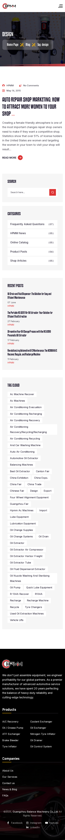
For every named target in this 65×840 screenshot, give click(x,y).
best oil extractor (20, 471)
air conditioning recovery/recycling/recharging (28, 429)
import (43, 510)
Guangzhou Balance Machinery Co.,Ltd (35, 811)
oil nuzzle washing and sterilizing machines (29, 578)
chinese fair (17, 490)
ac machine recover (22, 394)
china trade (34, 484)
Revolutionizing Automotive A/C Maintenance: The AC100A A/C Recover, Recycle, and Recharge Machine (32, 352)
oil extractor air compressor (26, 549)
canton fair (42, 471)
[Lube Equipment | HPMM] (9, 6)
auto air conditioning (22, 451)
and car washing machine (25, 445)
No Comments (31, 85)
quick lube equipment (39, 587)
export (47, 490)
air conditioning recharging (26, 413)
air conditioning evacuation (26, 407)
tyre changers (33, 607)
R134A (38, 593)
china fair (16, 484)
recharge (15, 600)
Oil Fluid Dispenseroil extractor (27, 569)
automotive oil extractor (24, 458)
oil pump (15, 587)
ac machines (17, 400)
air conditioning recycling (25, 438)
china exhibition (19, 477)
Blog (28, 45)
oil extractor (17, 542)
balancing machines (21, 464)
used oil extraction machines (27, 613)
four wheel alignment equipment (29, 497)
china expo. (41, 477)
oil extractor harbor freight (26, 556)
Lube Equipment (19, 516)
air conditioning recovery (25, 420)
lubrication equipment (23, 523)
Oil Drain (44, 536)
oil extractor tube (20, 562)
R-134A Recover (19, 593)
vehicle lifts (16, 620)
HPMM (10, 85)
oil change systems (21, 536)
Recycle (14, 607)
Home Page (12, 45)
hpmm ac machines (21, 510)
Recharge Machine (38, 600)
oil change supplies (21, 529)
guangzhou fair (19, 503)
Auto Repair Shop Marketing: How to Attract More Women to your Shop (31, 107)
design (34, 490)
